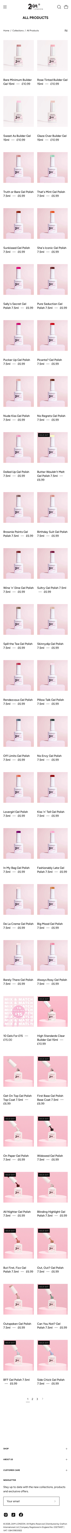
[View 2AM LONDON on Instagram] (5, 1514)
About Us (8, 1459)
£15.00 (7, 1039)
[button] (58, 7)
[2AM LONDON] (35, 6)
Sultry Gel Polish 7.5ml (51, 587)
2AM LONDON (18, 1524)
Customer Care (11, 1470)
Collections (18, 30)
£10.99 (26, 83)
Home (6, 30)
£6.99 (21, 195)
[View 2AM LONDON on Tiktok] (13, 1514)
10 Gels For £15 (13, 1035)
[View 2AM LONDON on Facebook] (20, 1514)
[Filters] (66, 30)
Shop (6, 1449)
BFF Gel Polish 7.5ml (16, 1379)
